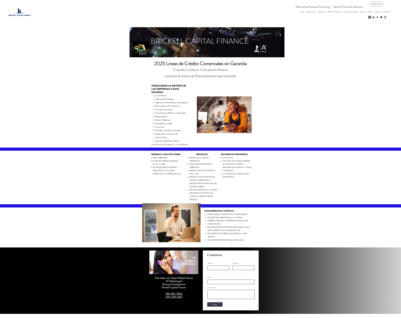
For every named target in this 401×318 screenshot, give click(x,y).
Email (209, 277)
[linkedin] (373, 17)
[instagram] (385, 17)
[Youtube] (369, 17)
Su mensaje (211, 287)
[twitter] (381, 17)
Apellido (235, 263)
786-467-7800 (173, 294)
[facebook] (377, 17)
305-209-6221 (174, 297)
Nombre (210, 263)
